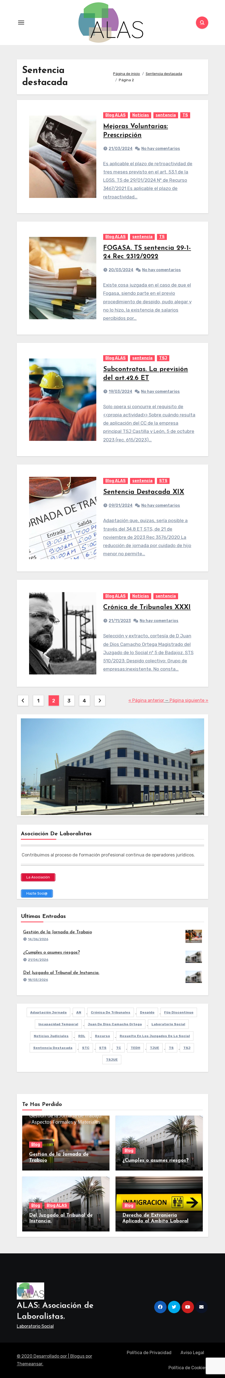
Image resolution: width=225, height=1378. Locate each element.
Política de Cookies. (188, 1367)
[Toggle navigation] (21, 22)
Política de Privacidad (149, 1352)
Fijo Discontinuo (178, 1012)
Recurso (102, 1036)
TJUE (154, 1048)
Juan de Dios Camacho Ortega (115, 1024)
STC (85, 1048)
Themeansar (29, 1363)
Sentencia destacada (52, 1048)
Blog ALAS (115, 115)
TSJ (163, 358)
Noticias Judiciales (51, 1036)
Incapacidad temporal (58, 1024)
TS (185, 115)
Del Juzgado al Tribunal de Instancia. (61, 973)
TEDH (135, 1048)
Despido (147, 1012)
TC (118, 1048)
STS (163, 480)
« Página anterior (146, 700)
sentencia (166, 115)
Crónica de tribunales (110, 1012)
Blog (35, 1144)
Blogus (77, 1356)
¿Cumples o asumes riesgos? (51, 952)
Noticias (140, 115)
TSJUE (112, 1059)
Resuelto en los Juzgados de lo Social (155, 1036)
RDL (81, 1036)
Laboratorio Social (168, 1024)
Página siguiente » (189, 700)
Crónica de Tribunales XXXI (147, 607)
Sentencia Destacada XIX (143, 492)
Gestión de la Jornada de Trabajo (57, 932)
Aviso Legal (192, 1352)
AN (78, 1012)
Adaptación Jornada (48, 1012)
